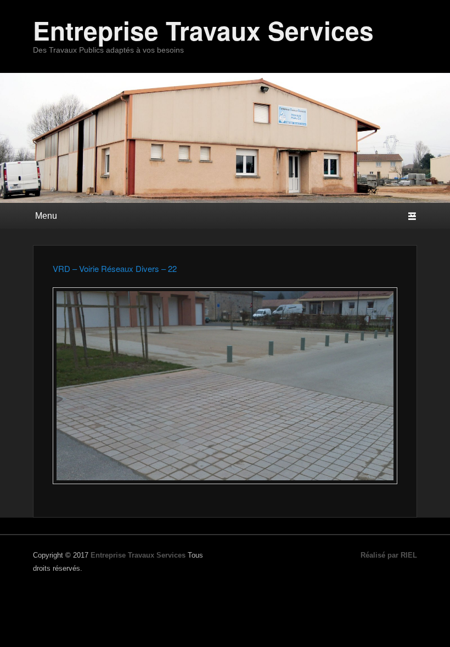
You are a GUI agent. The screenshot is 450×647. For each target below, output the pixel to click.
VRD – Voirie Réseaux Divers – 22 (115, 268)
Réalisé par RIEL (389, 555)
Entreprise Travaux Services (203, 30)
